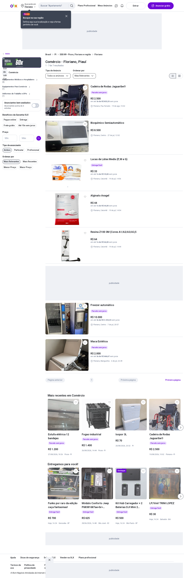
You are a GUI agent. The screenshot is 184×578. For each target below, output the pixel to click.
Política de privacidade (30, 566)
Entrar (136, 6)
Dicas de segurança (29, 557)
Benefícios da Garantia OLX (15, 115)
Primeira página (173, 380)
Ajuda (13, 557)
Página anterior (55, 380)
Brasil (48, 54)
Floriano (98, 54)
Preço (5, 132)
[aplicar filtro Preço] (38, 138)
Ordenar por (8, 157)
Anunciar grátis (163, 6)
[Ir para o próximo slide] (180, 427)
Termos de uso (15, 566)
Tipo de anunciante (11, 145)
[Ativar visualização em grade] (179, 75)
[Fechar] (66, 16)
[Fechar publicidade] (49, 560)
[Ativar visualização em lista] (172, 75)
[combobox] (56, 5)
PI (55, 54)
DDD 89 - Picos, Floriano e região (75, 54)
